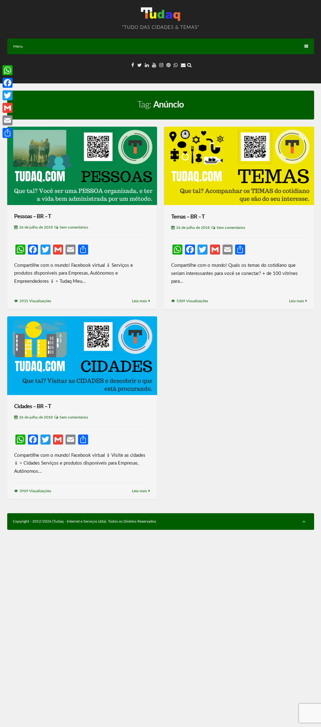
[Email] (7, 120)
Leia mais (139, 301)
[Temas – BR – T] (239, 166)
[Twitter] (7, 95)
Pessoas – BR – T (32, 216)
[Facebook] (7, 82)
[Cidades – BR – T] (82, 355)
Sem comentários (74, 227)
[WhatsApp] (7, 70)
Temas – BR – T (188, 217)
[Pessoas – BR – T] (82, 166)
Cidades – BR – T (32, 406)
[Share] (7, 133)
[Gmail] (7, 108)
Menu (18, 46)
